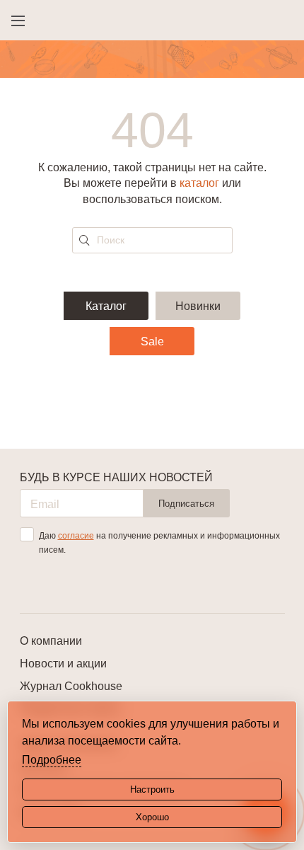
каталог (199, 183)
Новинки (198, 306)
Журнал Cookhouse (71, 686)
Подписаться (186, 503)
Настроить (152, 789)
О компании (51, 641)
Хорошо (152, 817)
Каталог (106, 306)
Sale (152, 341)
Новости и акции (63, 663)
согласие (76, 536)
